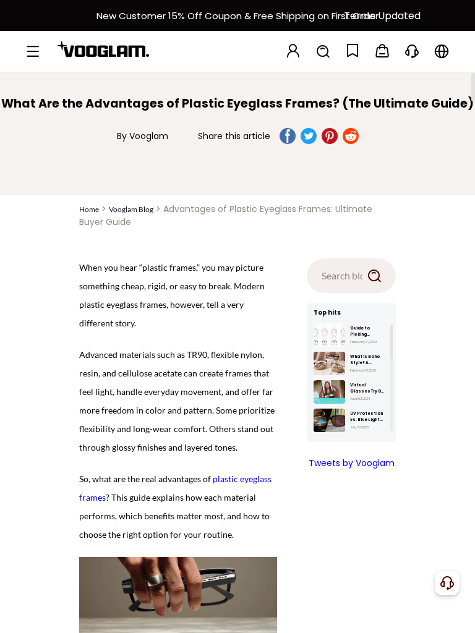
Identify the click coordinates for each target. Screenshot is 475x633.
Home (89, 209)
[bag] (382, 51)
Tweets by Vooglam (352, 463)
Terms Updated (382, 16)
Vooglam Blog (131, 209)
